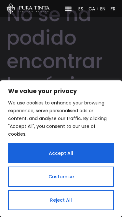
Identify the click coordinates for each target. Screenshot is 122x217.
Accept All (61, 153)
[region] (61, 148)
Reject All (61, 200)
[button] (68, 8)
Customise (61, 176)
